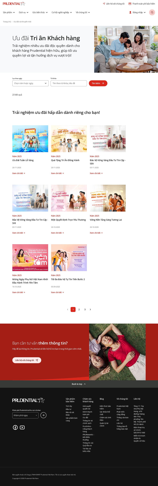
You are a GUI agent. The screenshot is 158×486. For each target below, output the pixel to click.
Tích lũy (69, 406)
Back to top (77, 384)
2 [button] (79, 309)
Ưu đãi (85, 417)
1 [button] (73, 309)
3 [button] (85, 309)
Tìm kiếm (96, 83)
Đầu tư (68, 409)
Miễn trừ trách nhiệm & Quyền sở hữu (139, 438)
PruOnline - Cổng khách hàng (87, 429)
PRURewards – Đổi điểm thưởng (88, 437)
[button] (9, 12)
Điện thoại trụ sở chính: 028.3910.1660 (139, 430)
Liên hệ (119, 423)
